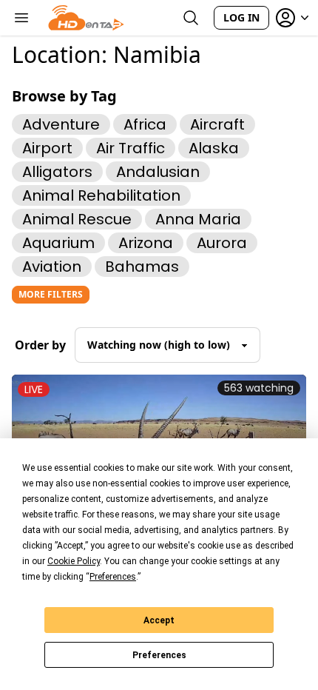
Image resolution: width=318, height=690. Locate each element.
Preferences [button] (112, 577)
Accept (159, 620)
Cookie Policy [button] (73, 561)
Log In (241, 17)
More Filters (50, 294)
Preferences (159, 655)
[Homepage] (86, 18)
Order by (40, 345)
